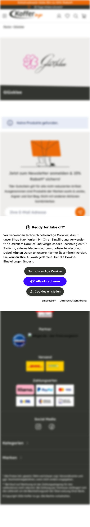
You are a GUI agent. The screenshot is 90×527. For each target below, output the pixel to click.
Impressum (49, 300)
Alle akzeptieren (47, 281)
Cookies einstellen (47, 291)
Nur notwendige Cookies (45, 271)
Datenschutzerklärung (73, 300)
